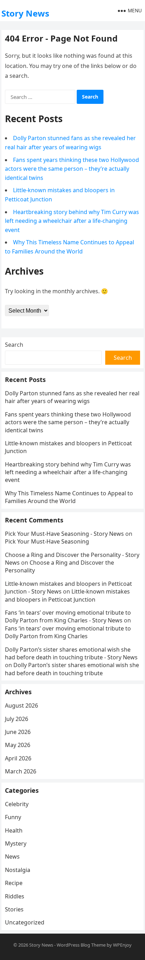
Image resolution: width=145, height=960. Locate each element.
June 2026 (18, 732)
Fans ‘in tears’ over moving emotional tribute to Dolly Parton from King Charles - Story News (68, 616)
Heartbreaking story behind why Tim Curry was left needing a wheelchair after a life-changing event (72, 221)
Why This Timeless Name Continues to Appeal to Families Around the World (69, 497)
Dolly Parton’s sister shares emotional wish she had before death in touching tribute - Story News (71, 653)
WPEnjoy (122, 945)
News (12, 856)
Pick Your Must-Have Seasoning (47, 541)
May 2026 (17, 745)
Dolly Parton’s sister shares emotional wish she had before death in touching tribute (72, 669)
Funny (13, 817)
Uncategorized (24, 922)
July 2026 (16, 719)
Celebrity (17, 804)
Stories (14, 909)
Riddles (14, 896)
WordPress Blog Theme (81, 945)
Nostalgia (17, 870)
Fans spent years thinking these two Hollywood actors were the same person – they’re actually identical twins (72, 169)
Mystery (15, 843)
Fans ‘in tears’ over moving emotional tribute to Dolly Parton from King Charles (68, 632)
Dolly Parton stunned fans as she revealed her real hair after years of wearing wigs (72, 397)
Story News (25, 13)
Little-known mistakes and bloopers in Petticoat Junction (67, 595)
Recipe (14, 883)
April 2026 (18, 758)
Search (14, 345)
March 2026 (20, 771)
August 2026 (21, 705)
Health (14, 830)
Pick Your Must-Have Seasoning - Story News (64, 534)
